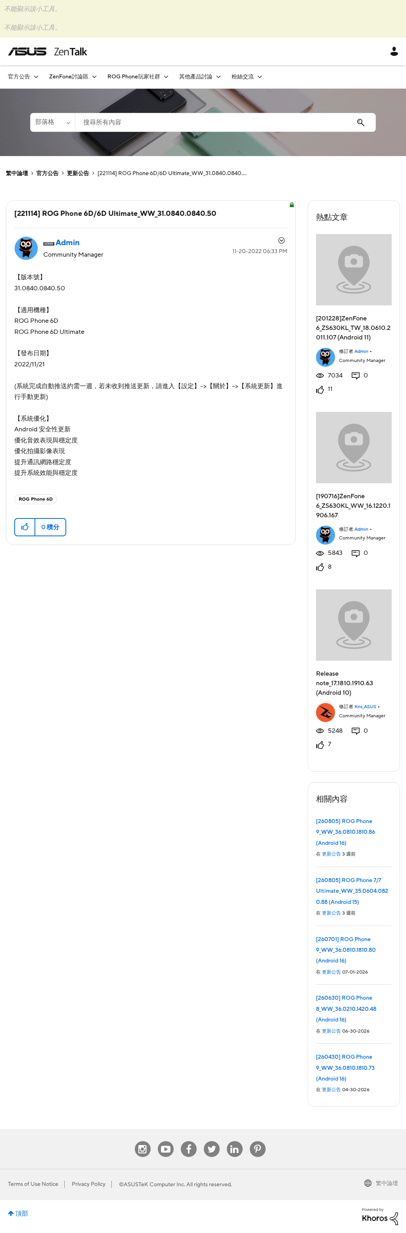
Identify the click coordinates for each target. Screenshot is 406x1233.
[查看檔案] (325, 356)
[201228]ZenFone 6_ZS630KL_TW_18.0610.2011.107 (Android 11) (353, 327)
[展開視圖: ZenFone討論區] (94, 76)
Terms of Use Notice (33, 1184)
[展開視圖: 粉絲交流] (260, 76)
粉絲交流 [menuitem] (243, 76)
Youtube (166, 1141)
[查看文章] (354, 269)
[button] (25, 527)
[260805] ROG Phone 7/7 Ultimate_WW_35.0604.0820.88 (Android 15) (352, 891)
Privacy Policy (88, 1184)
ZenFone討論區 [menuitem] (68, 76)
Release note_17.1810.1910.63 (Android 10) (344, 683)
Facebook (188, 1141)
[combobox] (225, 122)
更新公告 (78, 173)
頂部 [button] (21, 1214)
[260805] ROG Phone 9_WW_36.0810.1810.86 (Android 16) (345, 832)
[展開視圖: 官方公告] (36, 76)
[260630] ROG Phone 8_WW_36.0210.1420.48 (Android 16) (346, 1009)
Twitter (211, 1141)
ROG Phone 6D (36, 499)
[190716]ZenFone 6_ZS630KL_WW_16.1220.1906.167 (353, 505)
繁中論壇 (17, 173)
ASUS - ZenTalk (47, 51)
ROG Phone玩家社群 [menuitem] (133, 76)
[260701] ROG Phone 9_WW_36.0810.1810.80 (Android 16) (346, 950)
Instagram (143, 1141)
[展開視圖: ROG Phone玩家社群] (166, 76)
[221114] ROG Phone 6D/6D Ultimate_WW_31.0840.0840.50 (115, 213)
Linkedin (235, 1141)
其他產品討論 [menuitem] (196, 76)
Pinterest (258, 1141)
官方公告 (47, 173)
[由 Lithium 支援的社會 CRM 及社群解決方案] (380, 1216)
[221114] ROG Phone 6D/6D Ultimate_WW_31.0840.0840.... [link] (172, 173)
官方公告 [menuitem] (19, 76)
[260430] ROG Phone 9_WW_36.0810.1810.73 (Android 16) (345, 1068)
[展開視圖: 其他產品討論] (218, 76)
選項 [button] (280, 241)
